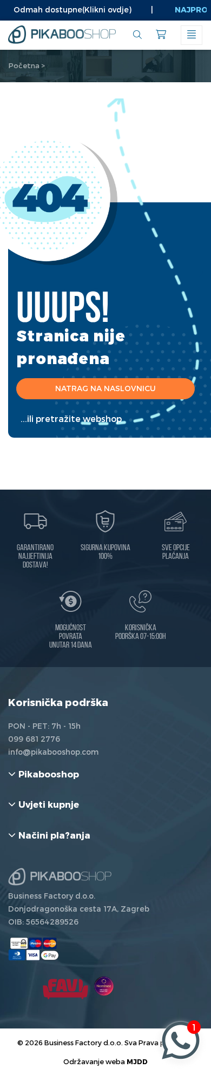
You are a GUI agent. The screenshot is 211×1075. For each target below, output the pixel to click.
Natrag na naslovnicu (105, 388)
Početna (23, 65)
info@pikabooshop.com (53, 751)
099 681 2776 (34, 738)
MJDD (137, 1061)
